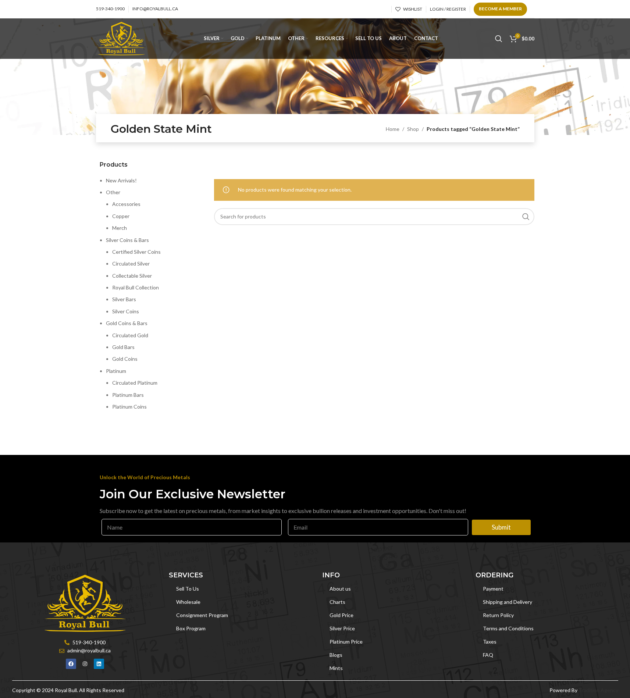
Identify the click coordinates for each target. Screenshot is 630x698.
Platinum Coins (129, 406)
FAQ (488, 655)
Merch (119, 228)
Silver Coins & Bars (127, 240)
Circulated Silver (131, 263)
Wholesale (188, 602)
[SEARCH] (525, 216)
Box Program (191, 628)
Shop (413, 129)
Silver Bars (124, 299)
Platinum (116, 371)
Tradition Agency (598, 690)
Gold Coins (125, 359)
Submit (501, 527)
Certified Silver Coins (136, 252)
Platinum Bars (128, 395)
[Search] (498, 38)
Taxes (489, 641)
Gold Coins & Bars (126, 323)
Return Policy (498, 615)
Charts (337, 602)
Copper (120, 216)
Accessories (126, 204)
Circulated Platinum (134, 383)
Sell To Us (187, 588)
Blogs (336, 655)
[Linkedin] (99, 664)
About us (340, 588)
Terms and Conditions (508, 628)
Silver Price (342, 628)
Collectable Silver (132, 276)
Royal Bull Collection (135, 287)
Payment (493, 588)
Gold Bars (123, 347)
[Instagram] (85, 664)
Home (392, 129)
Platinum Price (346, 641)
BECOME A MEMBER (500, 8)
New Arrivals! (121, 180)
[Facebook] (71, 664)
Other (113, 192)
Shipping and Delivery (507, 602)
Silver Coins (125, 311)
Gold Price (341, 615)
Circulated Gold (130, 335)
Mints (336, 668)
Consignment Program (202, 615)
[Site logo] (121, 38)
